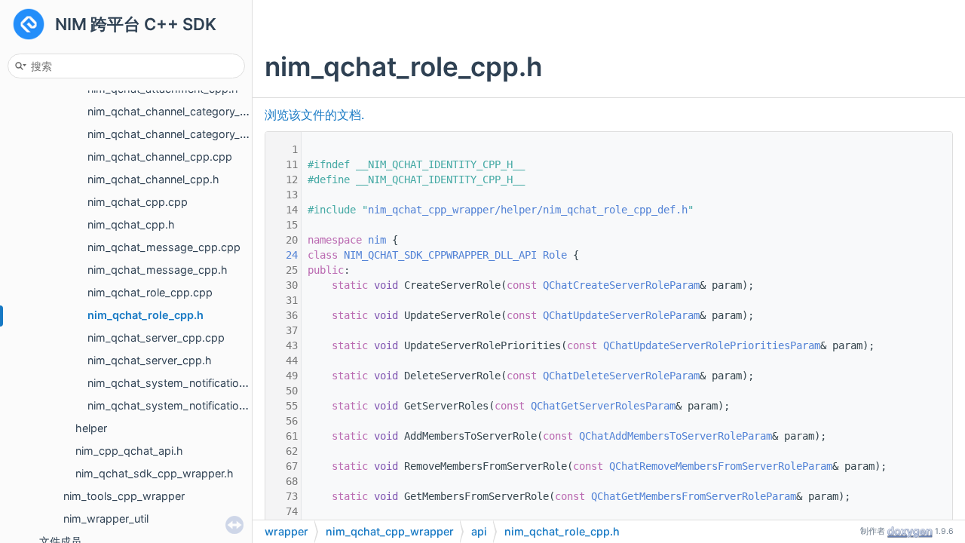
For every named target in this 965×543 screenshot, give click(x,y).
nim (377, 240)
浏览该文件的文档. (314, 115)
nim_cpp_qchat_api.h (129, 450)
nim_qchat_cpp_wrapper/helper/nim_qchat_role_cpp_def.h (528, 210)
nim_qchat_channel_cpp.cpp (159, 156)
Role (555, 255)
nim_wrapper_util (106, 518)
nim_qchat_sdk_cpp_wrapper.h (154, 473)
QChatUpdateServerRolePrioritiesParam (711, 345)
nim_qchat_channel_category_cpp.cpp (184, 111)
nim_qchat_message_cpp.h (157, 269)
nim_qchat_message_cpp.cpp (163, 247)
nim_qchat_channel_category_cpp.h (178, 133)
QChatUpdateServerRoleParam (621, 315)
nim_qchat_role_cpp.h (145, 314)
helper (91, 428)
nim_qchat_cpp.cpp (137, 201)
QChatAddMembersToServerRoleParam (675, 436)
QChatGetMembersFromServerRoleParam (693, 496)
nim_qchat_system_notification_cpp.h (183, 405)
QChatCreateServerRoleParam (621, 285)
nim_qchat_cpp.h (131, 224)
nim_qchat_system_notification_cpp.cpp (190, 382)
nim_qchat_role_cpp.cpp (150, 292)
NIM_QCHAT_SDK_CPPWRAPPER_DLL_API (440, 255)
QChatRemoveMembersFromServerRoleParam (720, 466)
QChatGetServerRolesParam (603, 406)
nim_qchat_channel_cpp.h (153, 179)
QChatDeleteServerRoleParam (621, 376)
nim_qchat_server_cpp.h (149, 360)
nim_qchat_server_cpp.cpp (156, 337)
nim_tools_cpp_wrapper (124, 495)
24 (283, 255)
